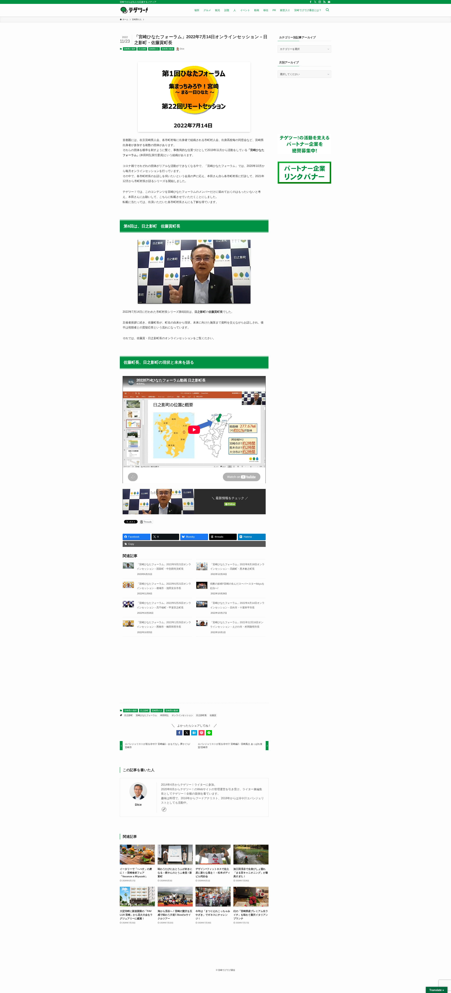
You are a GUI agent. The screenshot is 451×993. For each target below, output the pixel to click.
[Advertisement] (194, 672)
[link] (164, 809)
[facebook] (310, 2)
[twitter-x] (315, 2)
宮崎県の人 (154, 49)
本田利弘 (164, 715)
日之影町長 (201, 715)
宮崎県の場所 (129, 49)
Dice (138, 804)
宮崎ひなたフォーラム (146, 715)
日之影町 (142, 49)
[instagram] (319, 2)
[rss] (324, 2)
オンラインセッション (182, 715)
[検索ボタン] (327, 10)
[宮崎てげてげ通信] (134, 10)
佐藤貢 (213, 715)
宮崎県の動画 (167, 49)
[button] (179, 732)
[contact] (329, 2)
